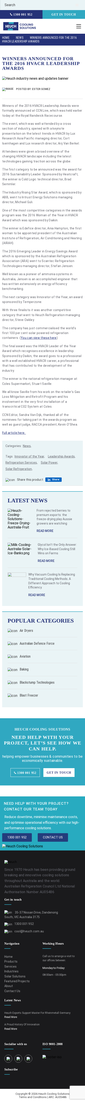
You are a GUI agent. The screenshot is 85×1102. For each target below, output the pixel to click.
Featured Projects (17, 981)
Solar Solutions (15, 976)
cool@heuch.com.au (29, 931)
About (8, 986)
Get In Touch (63, 14)
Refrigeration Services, (21, 462)
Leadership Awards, (61, 456)
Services (10, 966)
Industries (11, 971)
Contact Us (12, 991)
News (20, 37)
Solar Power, (49, 462)
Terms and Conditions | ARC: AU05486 (42, 1097)
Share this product (30, 479)
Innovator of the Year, (30, 456)
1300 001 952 (22, 14)
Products (10, 961)
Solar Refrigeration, (18, 469)
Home (6, 37)
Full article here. (14, 433)
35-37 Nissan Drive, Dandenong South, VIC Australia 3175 (31, 915)
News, (27, 446)
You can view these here (38, 338)
